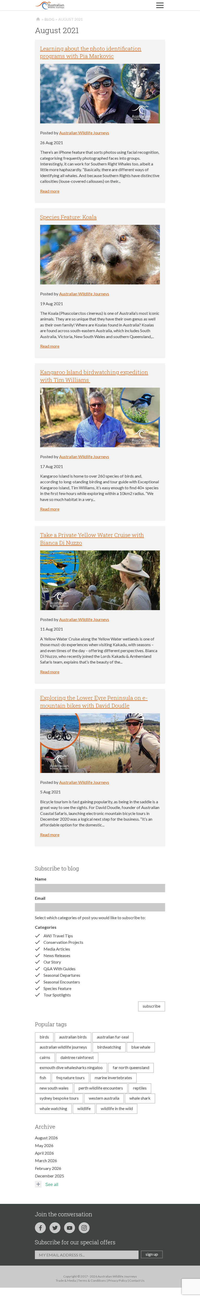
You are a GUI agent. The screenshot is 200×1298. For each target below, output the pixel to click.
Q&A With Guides (59, 968)
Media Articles (56, 948)
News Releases (56, 955)
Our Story (52, 961)
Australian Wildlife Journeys (84, 132)
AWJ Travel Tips (58, 935)
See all (51, 1184)
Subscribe (151, 1005)
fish (43, 1077)
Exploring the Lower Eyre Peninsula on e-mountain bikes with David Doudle (94, 701)
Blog (49, 19)
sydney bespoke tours (59, 1097)
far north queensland (131, 1067)
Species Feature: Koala (68, 217)
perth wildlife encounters (101, 1087)
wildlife (84, 1108)
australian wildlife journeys (63, 1046)
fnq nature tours (70, 1077)
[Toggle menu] (160, 5)
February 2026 (48, 1168)
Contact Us (137, 1280)
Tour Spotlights (57, 994)
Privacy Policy (117, 1280)
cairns (45, 1057)
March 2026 (46, 1160)
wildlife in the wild (117, 1108)
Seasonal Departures (61, 975)
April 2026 (44, 1152)
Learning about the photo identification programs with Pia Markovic (90, 52)
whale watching (53, 1108)
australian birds (73, 1036)
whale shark (140, 1097)
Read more (49, 191)
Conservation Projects (63, 942)
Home (38, 19)
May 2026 (44, 1145)
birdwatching (109, 1046)
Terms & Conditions (92, 1280)
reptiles (140, 1087)
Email (40, 898)
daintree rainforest (77, 1057)
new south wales (54, 1087)
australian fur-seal (113, 1036)
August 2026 (46, 1137)
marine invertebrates (113, 1077)
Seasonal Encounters (61, 981)
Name (40, 878)
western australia (104, 1097)
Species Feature (57, 988)
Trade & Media (66, 1280)
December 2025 (49, 1175)
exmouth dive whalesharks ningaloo (71, 1067)
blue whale (140, 1046)
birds (44, 1036)
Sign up (152, 1254)
